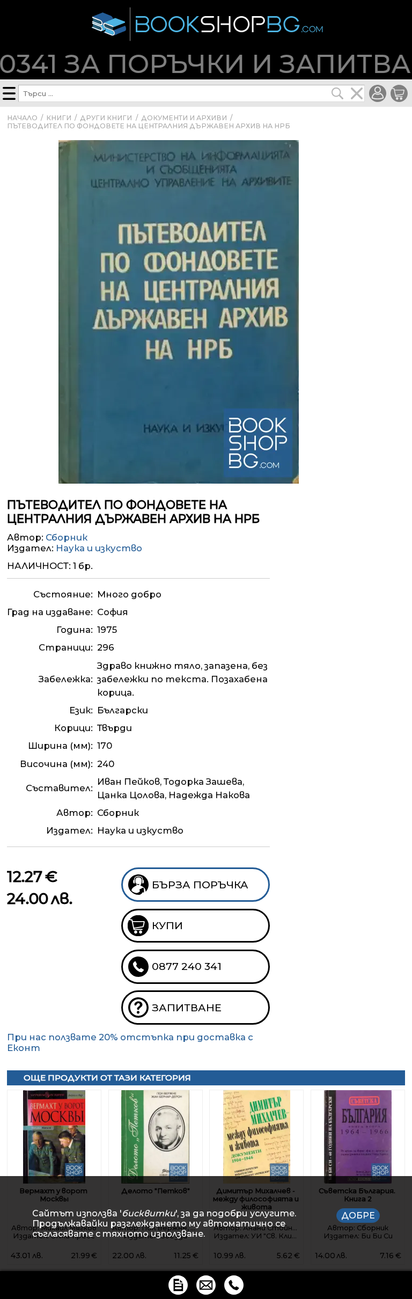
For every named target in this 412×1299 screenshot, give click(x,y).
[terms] (178, 1285)
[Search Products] (337, 93)
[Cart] (399, 93)
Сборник (66, 537)
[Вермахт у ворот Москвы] (54, 1137)
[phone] (234, 1285)
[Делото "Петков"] (155, 1137)
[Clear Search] (356, 93)
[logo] (206, 24)
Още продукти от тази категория (107, 1077)
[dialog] (206, 1223)
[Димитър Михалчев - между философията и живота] (256, 1137)
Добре (358, 1215)
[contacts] (206, 1285)
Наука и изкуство (99, 548)
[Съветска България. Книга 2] (357, 1137)
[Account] (377, 93)
